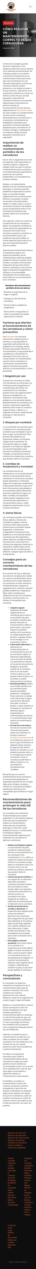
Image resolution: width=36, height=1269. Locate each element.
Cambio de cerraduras (17, 1143)
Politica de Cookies (12, 1241)
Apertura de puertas (16, 1140)
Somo (26, 1212)
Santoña (27, 1207)
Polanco (27, 1178)
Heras (10, 1190)
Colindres (12, 1163)
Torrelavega (13, 1205)
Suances (11, 1202)
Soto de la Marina (12, 1198)
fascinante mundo (24, 110)
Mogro (27, 1173)
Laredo (10, 1192)
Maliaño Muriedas (28, 1169)
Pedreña (27, 1175)
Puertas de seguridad (17, 1148)
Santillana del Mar (28, 1203)
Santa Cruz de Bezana (27, 1197)
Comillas (11, 1161)
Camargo (12, 1170)
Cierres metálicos (15, 1145)
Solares (27, 1210)
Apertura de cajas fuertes (18, 1138)
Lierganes (28, 1158)
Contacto (12, 1225)
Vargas (27, 1215)
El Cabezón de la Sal (11, 1175)
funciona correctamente (20, 737)
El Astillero (12, 1180)
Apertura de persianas (17, 1135)
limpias (22, 857)
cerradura (11, 337)
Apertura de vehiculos (17, 1133)
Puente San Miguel (27, 1182)
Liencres (11, 1195)
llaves (25, 410)
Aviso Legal (10, 1229)
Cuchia (11, 1158)
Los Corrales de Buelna (28, 1163)
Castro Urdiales (11, 1167)
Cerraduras (8, 23)
